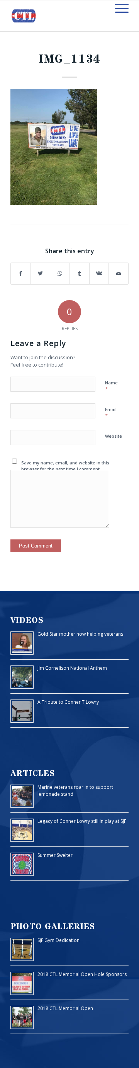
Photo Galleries (52, 927)
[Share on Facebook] (21, 273)
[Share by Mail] (118, 273)
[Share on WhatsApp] (60, 273)
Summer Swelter (55, 855)
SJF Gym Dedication (58, 940)
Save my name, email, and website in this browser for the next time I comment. (65, 466)
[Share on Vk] (99, 273)
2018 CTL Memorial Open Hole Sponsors (82, 974)
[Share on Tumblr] (79, 273)
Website (113, 436)
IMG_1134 (69, 59)
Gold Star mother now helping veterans (80, 634)
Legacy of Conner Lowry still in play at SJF (81, 821)
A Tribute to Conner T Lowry (68, 702)
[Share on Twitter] (40, 273)
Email (111, 413)
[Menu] (118, 8)
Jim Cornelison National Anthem (72, 668)
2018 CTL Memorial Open (65, 1008)
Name (111, 386)
